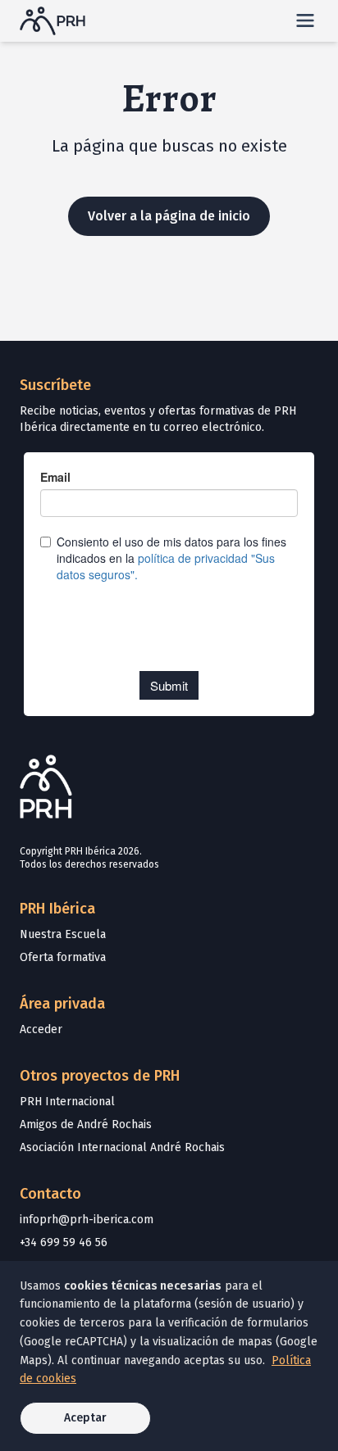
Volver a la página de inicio (169, 216)
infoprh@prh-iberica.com (86, 1220)
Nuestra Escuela (63, 934)
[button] (305, 20)
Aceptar (85, 1418)
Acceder (41, 1029)
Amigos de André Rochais (86, 1124)
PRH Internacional (67, 1102)
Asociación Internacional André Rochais (122, 1147)
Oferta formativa (63, 957)
